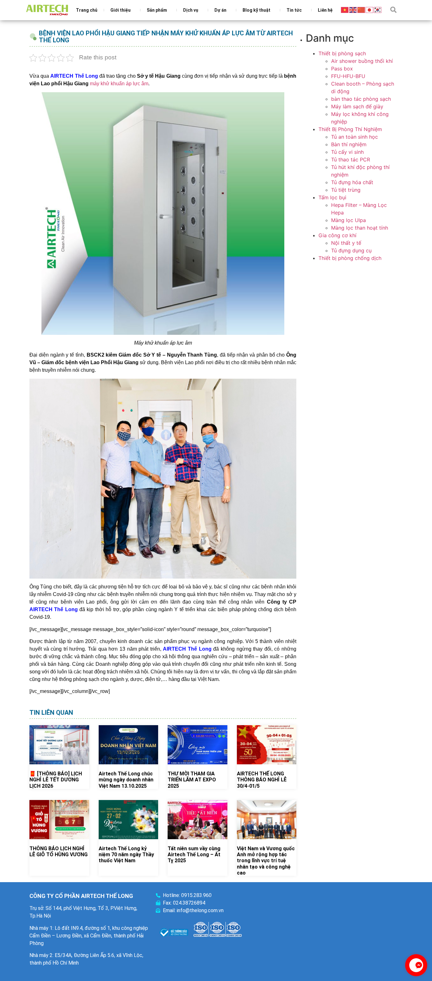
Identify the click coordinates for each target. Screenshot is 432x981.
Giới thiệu (120, 10)
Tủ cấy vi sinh (347, 152)
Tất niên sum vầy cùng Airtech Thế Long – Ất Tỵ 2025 (194, 855)
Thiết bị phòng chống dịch (349, 258)
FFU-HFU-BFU (348, 76)
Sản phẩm (157, 10)
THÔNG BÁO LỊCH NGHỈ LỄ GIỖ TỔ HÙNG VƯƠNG (58, 852)
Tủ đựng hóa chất (352, 182)
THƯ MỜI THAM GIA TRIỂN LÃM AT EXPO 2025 (192, 780)
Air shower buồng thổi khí (362, 61)
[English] (353, 9)
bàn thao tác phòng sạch (361, 99)
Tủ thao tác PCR (350, 159)
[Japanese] (370, 9)
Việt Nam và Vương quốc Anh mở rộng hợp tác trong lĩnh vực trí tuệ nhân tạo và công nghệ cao (266, 861)
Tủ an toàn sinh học (354, 137)
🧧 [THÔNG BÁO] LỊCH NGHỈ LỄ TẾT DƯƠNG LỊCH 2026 (55, 780)
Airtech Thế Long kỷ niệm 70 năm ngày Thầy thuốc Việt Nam (126, 855)
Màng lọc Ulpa (348, 220)
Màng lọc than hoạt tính (359, 228)
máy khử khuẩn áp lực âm (119, 83)
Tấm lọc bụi (332, 197)
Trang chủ (86, 10)
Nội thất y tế (346, 243)
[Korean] (378, 9)
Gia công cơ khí (337, 235)
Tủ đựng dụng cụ (351, 250)
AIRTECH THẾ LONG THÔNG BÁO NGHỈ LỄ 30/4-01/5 (262, 780)
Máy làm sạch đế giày (357, 106)
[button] (393, 10)
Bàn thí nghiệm (349, 144)
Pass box (342, 68)
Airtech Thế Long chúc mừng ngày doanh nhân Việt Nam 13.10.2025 (126, 780)
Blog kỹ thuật (256, 10)
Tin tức (294, 10)
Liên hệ (325, 10)
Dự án (220, 10)
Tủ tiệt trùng (346, 190)
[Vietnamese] (345, 9)
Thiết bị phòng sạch (342, 53)
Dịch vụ (190, 10)
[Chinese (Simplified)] (361, 9)
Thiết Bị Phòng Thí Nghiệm (350, 129)
